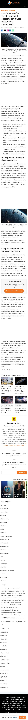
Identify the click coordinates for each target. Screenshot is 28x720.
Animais (3, 505)
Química (3, 567)
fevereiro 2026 (5, 652)
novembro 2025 (5, 663)
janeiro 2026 (4, 656)
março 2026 (4, 649)
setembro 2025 (5, 670)
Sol (16, 618)
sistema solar (11, 618)
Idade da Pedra (5, 602)
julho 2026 (4, 635)
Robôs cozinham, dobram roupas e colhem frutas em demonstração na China (6, 390)
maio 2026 (4, 642)
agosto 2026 (4, 632)
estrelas (3, 600)
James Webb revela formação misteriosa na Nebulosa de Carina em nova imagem (7, 408)
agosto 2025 (4, 673)
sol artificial (20, 618)
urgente (18, 621)
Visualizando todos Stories (20, 479)
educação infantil (19, 595)
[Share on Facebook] (2, 30)
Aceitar (22, 717)
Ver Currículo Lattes (19, 445)
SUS (23, 618)
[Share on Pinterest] (8, 30)
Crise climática (17, 593)
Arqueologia (4, 512)
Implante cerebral (18, 602)
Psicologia (4, 563)
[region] (14, 95)
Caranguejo (3, 593)
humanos (21, 600)
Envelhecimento (11, 598)
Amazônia (16, 588)
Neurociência (4, 546)
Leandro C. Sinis (8, 27)
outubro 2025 (4, 666)
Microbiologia (4, 543)
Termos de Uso (20, 712)
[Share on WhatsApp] (13, 30)
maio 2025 (4, 683)
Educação (4, 522)
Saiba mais (14, 717)
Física (3, 529)
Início (6, 712)
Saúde (3, 574)
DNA (12, 595)
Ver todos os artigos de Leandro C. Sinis (14, 426)
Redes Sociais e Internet (7, 570)
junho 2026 (4, 639)
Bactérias (17, 591)
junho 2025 (4, 680)
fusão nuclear (9, 600)
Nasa (17, 610)
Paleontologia (5, 553)
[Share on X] (5, 30)
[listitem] (7, 489)
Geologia (3, 532)
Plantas (3, 560)
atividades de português (8, 591)
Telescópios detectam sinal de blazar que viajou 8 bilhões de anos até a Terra (20, 408)
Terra (12, 621)
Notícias (3, 550)
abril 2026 (4, 646)
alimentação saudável (8, 588)
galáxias (16, 600)
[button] (3, 6)
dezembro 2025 (5, 659)
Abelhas (2, 588)
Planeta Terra (13, 615)
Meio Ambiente (5, 539)
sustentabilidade (6, 621)
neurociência (5, 612)
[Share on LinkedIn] (10, 30)
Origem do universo (15, 612)
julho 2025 (4, 677)
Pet (2, 556)
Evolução (3, 525)
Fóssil (13, 600)
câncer (23, 593)
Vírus (2, 624)
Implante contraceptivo (5, 604)
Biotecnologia (4, 519)
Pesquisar (22, 472)
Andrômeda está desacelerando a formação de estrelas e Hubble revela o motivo (20, 390)
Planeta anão (5, 615)
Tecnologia (5, 10)
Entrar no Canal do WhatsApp (14, 290)
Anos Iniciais (4, 508)
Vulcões (24, 621)
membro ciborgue (14, 607)
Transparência (12, 712)
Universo (11, 10)
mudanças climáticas (8, 610)
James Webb (6, 607)
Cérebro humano (6, 595)
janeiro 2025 (4, 687)
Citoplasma (9, 593)
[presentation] (24, 490)
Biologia (3, 515)
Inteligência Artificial (6, 536)
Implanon (12, 602)
